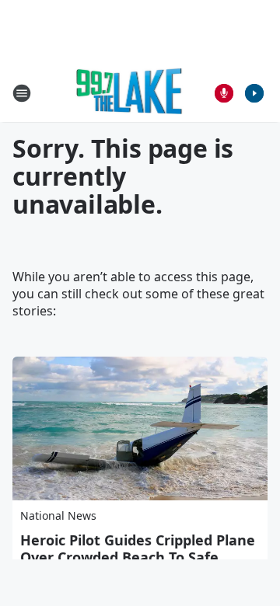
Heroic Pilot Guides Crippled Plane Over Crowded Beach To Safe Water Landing (137, 557)
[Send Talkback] (224, 93)
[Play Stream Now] (254, 93)
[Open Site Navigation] (21, 93)
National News (58, 515)
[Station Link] (129, 93)
